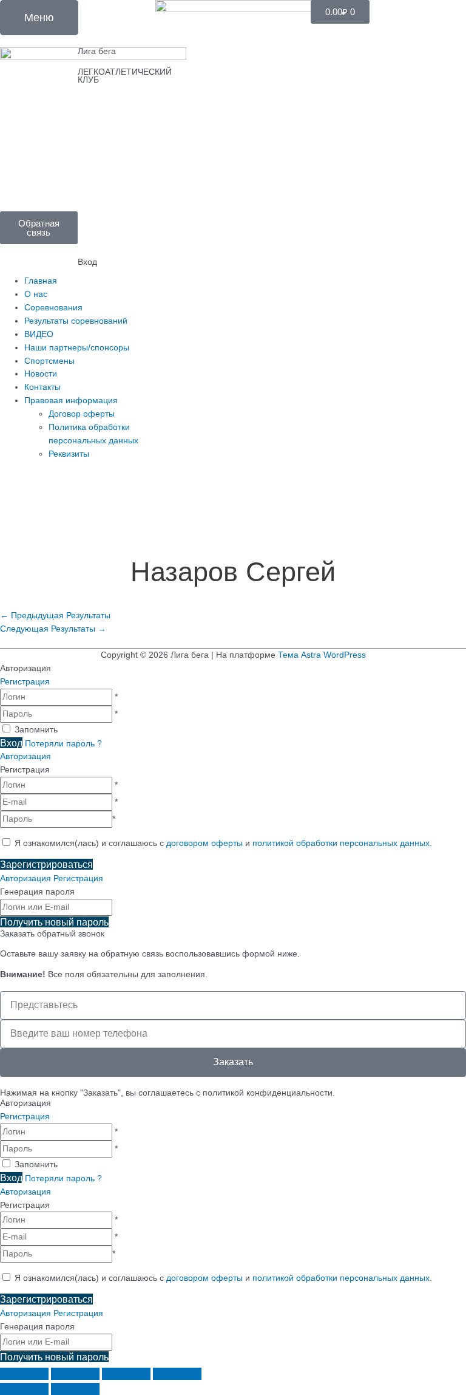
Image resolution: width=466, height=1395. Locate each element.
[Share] (75, 1374)
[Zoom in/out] (177, 1374)
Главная (40, 280)
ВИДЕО (38, 334)
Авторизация (25, 756)
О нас (35, 294)
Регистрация (25, 681)
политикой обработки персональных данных (341, 843)
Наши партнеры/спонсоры (76, 347)
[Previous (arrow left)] (24, 1389)
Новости (40, 373)
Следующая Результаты (53, 628)
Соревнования (53, 307)
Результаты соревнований (75, 321)
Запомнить (36, 729)
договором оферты (204, 843)
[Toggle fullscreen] (126, 1374)
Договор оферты (82, 413)
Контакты (42, 387)
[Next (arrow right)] (75, 1389)
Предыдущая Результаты (55, 615)
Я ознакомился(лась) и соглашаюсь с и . (222, 843)
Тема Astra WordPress (322, 655)
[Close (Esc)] (24, 1374)
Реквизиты (69, 454)
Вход (87, 262)
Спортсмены (49, 361)
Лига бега (97, 51)
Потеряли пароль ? (63, 743)
